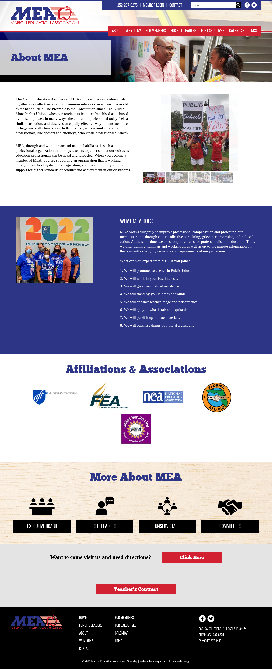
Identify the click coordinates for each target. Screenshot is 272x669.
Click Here (192, 557)
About (116, 30)
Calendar (236, 30)
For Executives (212, 30)
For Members (156, 30)
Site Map (132, 661)
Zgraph (157, 661)
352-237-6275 (127, 5)
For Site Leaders (183, 30)
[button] (243, 177)
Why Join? (133, 30)
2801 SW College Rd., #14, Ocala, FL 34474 (222, 629)
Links (253, 30)
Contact (175, 5)
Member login (153, 5)
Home (83, 617)
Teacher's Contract (136, 589)
